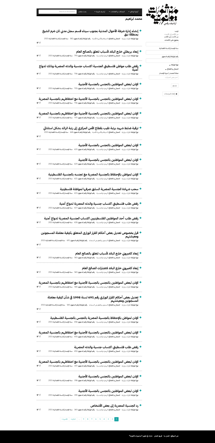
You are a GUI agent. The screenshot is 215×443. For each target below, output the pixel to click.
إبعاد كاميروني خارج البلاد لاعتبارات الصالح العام (110, 268)
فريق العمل (158, 436)
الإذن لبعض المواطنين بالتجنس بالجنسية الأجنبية (108, 84)
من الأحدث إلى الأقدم (171, 36)
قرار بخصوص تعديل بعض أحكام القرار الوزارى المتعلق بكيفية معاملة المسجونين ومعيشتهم (89, 235)
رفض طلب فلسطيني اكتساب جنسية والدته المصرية (106, 347)
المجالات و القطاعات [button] (117, 11)
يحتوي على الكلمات (171, 40)
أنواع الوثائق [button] (134, 11)
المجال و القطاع (172, 69)
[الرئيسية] (162, 14)
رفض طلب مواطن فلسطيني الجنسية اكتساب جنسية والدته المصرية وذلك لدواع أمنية (88, 68)
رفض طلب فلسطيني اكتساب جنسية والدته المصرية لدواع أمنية (98, 203)
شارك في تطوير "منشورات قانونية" (140, 436)
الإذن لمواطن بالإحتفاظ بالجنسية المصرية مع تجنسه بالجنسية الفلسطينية (93, 174)
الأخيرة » (65, 419)
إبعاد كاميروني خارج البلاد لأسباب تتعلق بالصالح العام (106, 253)
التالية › (73, 419)
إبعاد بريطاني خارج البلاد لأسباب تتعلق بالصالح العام (107, 51)
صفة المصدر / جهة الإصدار (168, 73)
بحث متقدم (82, 11)
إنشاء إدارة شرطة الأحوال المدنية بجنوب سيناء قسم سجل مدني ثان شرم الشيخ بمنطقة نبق (90, 33)
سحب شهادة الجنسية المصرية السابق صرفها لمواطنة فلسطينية (99, 189)
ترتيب (176, 31)
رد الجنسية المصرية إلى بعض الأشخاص (114, 405)
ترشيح (175, 85)
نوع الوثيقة (174, 64)
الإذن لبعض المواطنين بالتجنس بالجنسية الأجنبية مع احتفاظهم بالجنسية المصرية (88, 99)
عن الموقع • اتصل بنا (171, 436)
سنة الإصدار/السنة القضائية (168, 48)
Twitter (38, 43)
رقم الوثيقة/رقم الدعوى (170, 56)
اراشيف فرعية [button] (100, 11)
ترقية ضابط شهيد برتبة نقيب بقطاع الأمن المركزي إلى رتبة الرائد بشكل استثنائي (90, 128)
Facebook (40, 43)
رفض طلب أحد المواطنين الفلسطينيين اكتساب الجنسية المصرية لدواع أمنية (91, 218)
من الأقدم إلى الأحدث (171, 34)
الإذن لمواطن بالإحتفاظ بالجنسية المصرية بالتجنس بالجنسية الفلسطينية (94, 318)
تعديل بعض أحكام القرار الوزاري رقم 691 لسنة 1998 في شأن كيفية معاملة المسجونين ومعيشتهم (93, 299)
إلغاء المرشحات (169, 93)
